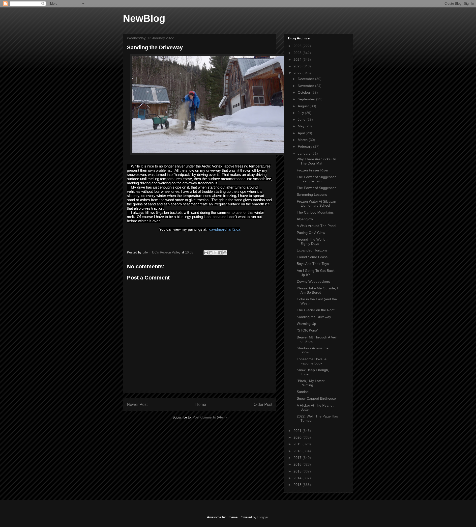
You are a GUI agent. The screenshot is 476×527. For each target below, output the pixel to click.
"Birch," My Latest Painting (311, 383)
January (304, 153)
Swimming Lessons (312, 194)
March (303, 140)
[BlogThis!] (210, 252)
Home (200, 404)
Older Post (263, 404)
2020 (298, 437)
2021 (298, 431)
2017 (298, 458)
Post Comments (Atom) (210, 417)
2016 (298, 464)
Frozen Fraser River (312, 170)
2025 (298, 53)
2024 (298, 59)
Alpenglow (305, 219)
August (304, 106)
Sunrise (303, 392)
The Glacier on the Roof (315, 310)
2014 (298, 478)
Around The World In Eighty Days (313, 241)
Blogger (262, 517)
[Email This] (206, 252)
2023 (298, 66)
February (305, 146)
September (307, 99)
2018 (298, 451)
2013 (298, 485)
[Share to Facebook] (220, 252)
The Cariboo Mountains (315, 212)
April (302, 133)
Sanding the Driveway (314, 317)
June (302, 119)
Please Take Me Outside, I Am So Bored (317, 290)
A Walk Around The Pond (316, 226)
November (306, 86)
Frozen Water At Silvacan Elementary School (316, 203)
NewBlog (144, 18)
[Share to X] (215, 252)
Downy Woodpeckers (313, 281)
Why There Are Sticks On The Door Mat (316, 161)
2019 (298, 444)
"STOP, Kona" (307, 330)
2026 (298, 46)
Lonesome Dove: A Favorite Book (311, 361)
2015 (298, 471)
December (306, 79)
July (301, 113)
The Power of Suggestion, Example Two (317, 179)
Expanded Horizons (312, 250)
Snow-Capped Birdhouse (316, 398)
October (304, 92)
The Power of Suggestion (316, 188)
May (301, 126)
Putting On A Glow (311, 233)
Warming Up (306, 324)
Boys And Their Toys (313, 264)
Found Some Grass (312, 257)
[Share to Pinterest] (224, 252)
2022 (298, 73)
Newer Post (137, 404)
